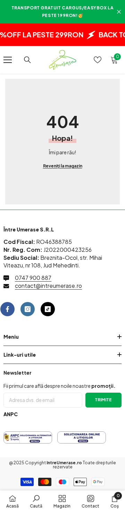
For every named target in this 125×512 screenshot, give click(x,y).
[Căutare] (27, 60)
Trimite (103, 399)
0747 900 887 (33, 277)
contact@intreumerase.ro (48, 285)
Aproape (119, 12)
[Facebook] (7, 309)
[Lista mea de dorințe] (97, 60)
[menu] (7, 60)
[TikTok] (47, 309)
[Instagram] (27, 309)
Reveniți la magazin (62, 165)
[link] (36, 501)
